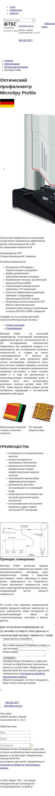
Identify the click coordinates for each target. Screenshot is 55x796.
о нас (12, 7)
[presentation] (27, 325)
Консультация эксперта (25, 320)
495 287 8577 (26, 40)
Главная (8, 60)
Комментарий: (10, 652)
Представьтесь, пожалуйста (17, 639)
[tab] (27, 325)
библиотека (16, 10)
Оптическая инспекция (16, 67)
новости (14, 13)
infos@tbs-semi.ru (26, 26)
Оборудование (12, 64)
